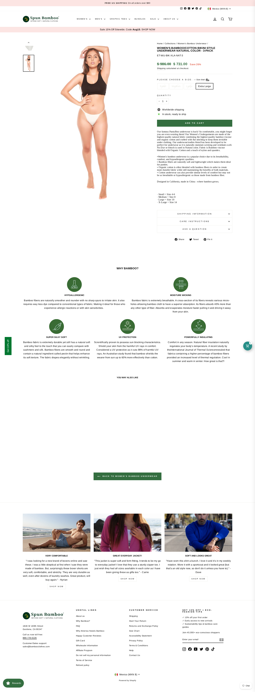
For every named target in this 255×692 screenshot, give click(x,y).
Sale (153, 19)
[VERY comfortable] (56, 533)
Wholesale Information (87, 645)
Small (163, 86)
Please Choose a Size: (181, 79)
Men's (99, 19)
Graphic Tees (119, 19)
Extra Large (204, 86)
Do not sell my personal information (93, 655)
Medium (176, 86)
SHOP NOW (148, 29)
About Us (170, 19)
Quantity (164, 95)
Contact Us (134, 655)
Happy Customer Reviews (88, 636)
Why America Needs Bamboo (90, 631)
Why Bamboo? (83, 621)
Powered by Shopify (127, 680)
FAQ (78, 626)
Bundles (140, 19)
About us (80, 616)
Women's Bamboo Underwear (192, 43)
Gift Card (80, 641)
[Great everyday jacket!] (127, 533)
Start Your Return (137, 621)
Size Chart (134, 631)
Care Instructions (195, 221)
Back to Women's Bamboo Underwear (130, 476)
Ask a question (195, 229)
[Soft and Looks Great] (198, 533)
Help (131, 650)
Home (160, 43)
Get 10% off (8, 346)
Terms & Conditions (138, 645)
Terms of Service (84, 660)
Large (189, 86)
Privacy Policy (136, 641)
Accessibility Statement (140, 636)
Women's (82, 19)
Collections (170, 43)
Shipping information (194, 214)
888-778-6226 (30, 638)
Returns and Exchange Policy (143, 626)
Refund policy (82, 665)
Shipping (161, 68)
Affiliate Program (84, 650)
